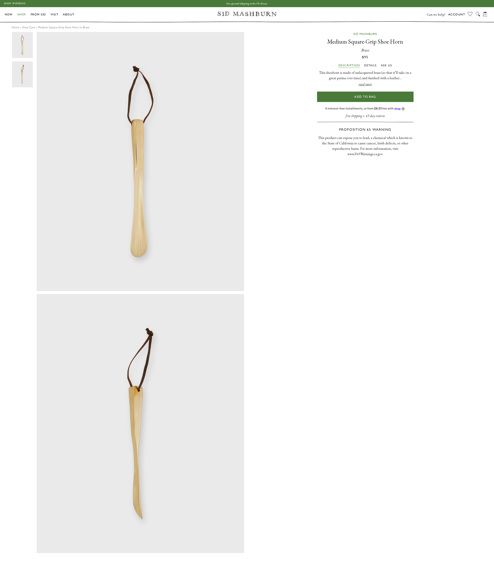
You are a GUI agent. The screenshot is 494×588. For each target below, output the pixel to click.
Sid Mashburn (365, 34)
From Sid (38, 14)
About (68, 14)
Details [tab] (370, 65)
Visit (54, 14)
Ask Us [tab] (386, 65)
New (9, 14)
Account (456, 14)
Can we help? (436, 14)
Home (15, 27)
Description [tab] (349, 65)
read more (365, 84)
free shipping (354, 116)
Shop (21, 14)
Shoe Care (28, 27)
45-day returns (375, 116)
